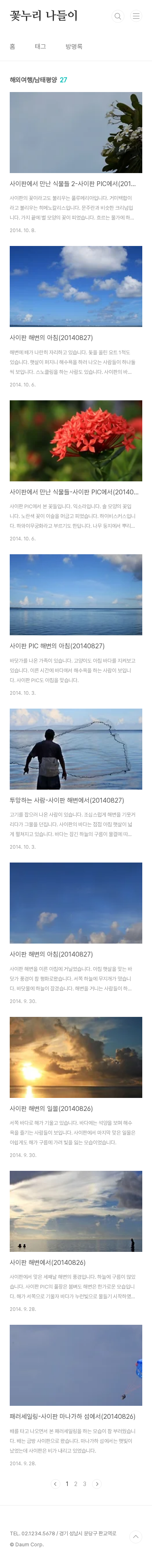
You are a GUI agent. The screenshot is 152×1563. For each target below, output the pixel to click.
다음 (97, 1484)
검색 (118, 16)
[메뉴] (136, 16)
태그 (40, 46)
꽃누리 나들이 (44, 16)
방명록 (74, 46)
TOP (135, 1536)
